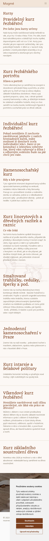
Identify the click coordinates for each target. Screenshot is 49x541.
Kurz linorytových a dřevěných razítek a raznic (22, 220)
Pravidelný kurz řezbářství (18, 21)
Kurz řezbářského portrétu (20, 73)
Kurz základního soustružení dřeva (20, 449)
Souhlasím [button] (29, 521)
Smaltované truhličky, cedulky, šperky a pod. (21, 280)
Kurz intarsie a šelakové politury (19, 366)
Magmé (8, 3)
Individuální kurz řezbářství (20, 126)
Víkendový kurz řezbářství (18, 395)
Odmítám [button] (29, 526)
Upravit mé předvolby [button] (29, 531)
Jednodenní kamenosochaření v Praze (22, 332)
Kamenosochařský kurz (21, 172)
